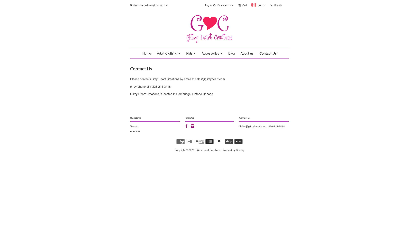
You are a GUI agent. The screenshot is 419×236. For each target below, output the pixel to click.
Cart (244, 5)
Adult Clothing (167, 53)
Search (134, 126)
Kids (189, 53)
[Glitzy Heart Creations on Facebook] (186, 126)
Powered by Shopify (233, 150)
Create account (225, 5)
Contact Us (268, 53)
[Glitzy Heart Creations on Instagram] (192, 126)
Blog (231, 53)
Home (146, 53)
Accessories (211, 53)
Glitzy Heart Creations (208, 150)
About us (247, 53)
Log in (208, 5)
